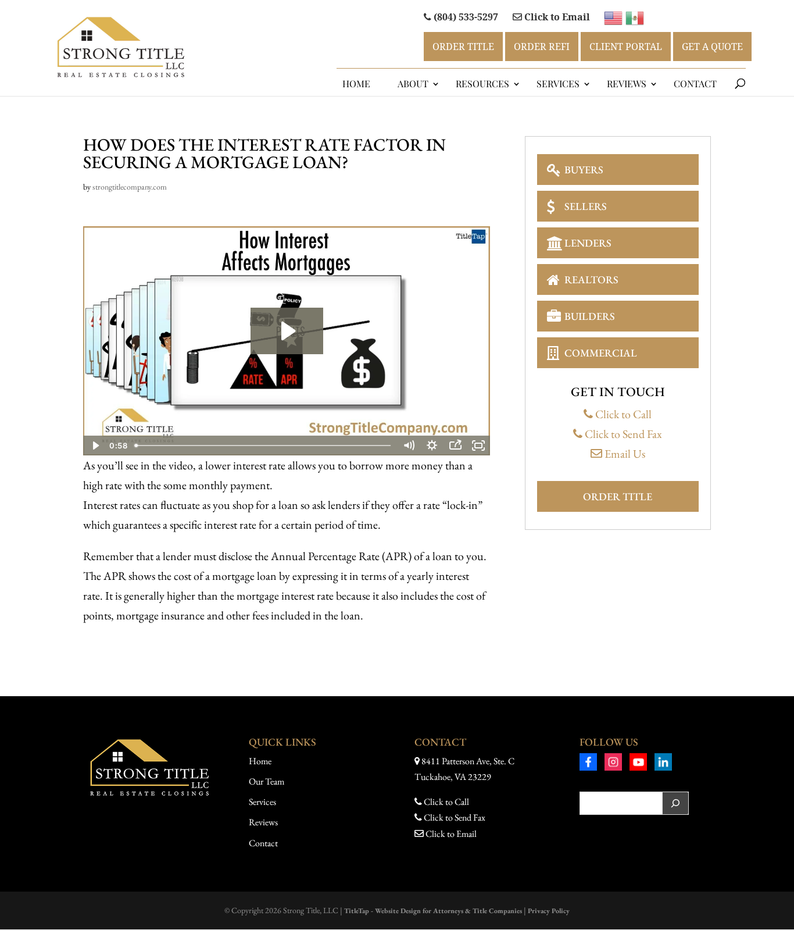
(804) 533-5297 (464, 16)
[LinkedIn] (663, 764)
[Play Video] (94, 445)
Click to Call (622, 414)
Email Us (623, 453)
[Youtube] (638, 764)
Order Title (463, 46)
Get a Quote (712, 46)
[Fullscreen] (478, 445)
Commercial (600, 352)
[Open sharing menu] (455, 445)
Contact (695, 83)
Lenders (587, 243)
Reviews (263, 822)
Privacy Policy (549, 910)
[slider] (264, 445)
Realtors (591, 279)
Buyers (583, 169)
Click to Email (556, 16)
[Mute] (408, 445)
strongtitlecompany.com (129, 186)
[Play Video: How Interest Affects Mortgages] (287, 331)
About (413, 83)
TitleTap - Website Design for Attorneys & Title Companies (433, 910)
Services (558, 83)
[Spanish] (634, 16)
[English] (614, 16)
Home (356, 83)
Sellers (585, 206)
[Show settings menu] (432, 445)
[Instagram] (613, 764)
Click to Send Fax (622, 433)
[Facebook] (588, 764)
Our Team (266, 781)
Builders (589, 316)
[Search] (675, 803)
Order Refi (542, 46)
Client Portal (625, 46)
